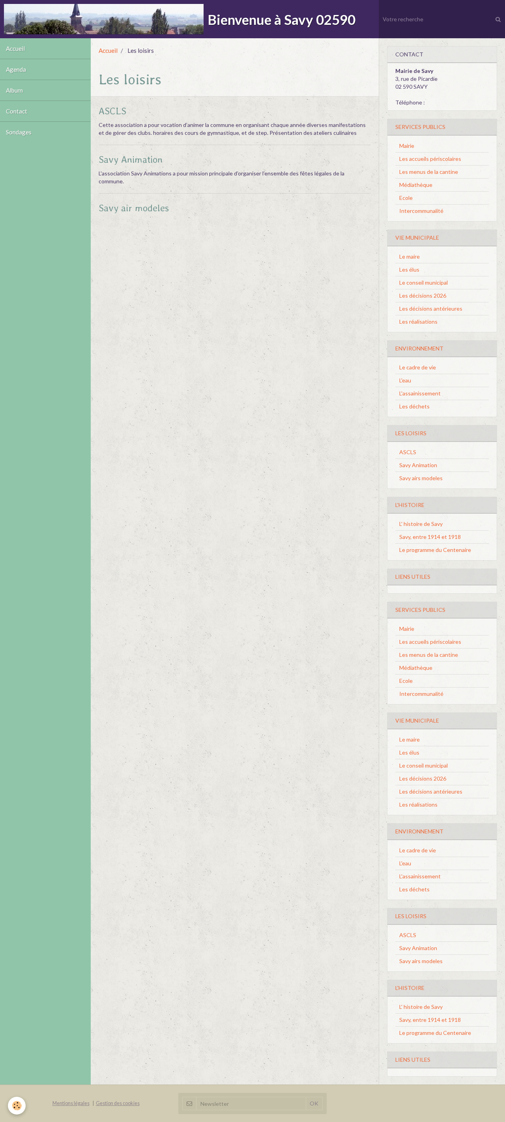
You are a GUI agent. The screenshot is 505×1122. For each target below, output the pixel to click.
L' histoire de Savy (421, 523)
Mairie (406, 145)
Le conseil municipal (423, 282)
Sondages (19, 132)
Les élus (409, 269)
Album (14, 90)
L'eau (405, 380)
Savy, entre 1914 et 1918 (430, 536)
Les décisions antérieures (430, 308)
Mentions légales (71, 1103)
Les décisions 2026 (422, 295)
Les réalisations (418, 321)
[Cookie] (17, 1106)
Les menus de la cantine (428, 171)
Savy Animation (131, 159)
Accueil (15, 48)
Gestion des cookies (118, 1103)
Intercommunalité (421, 210)
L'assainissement (420, 393)
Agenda (16, 69)
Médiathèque (415, 184)
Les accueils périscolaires (430, 158)
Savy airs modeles (421, 478)
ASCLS (112, 111)
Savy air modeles (134, 208)
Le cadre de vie (417, 367)
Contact (16, 111)
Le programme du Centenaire (435, 549)
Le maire (409, 256)
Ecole (406, 197)
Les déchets (414, 406)
